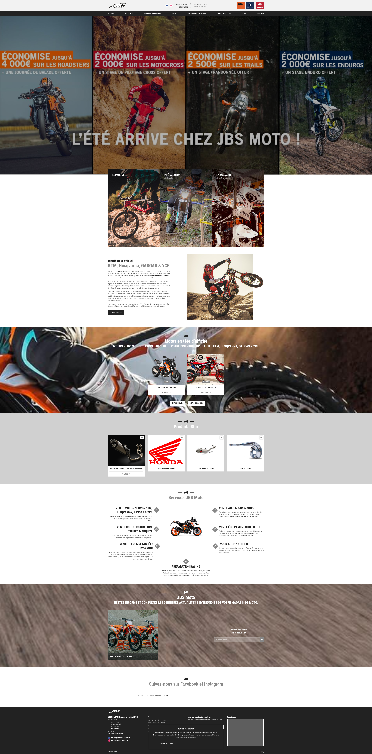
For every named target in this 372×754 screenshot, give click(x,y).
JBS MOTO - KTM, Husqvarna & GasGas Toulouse (153, 695)
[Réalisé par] (262, 752)
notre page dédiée (190, 737)
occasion (166, 276)
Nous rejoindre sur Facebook (120, 738)
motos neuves (156, 276)
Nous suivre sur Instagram (119, 740)
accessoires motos (128, 278)
